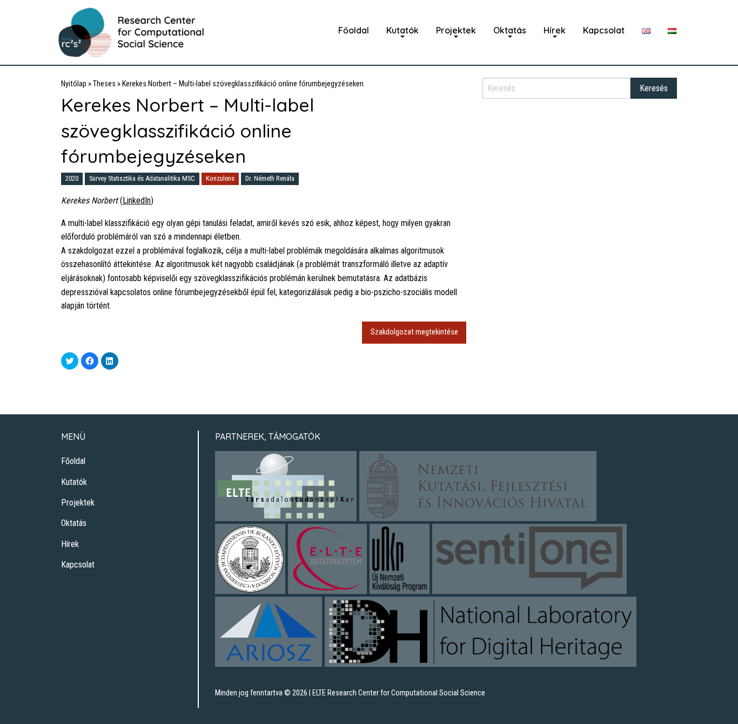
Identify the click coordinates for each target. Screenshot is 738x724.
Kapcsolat (604, 30)
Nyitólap (73, 83)
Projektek (456, 30)
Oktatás (509, 30)
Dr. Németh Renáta (269, 178)
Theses (104, 83)
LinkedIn (137, 200)
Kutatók (402, 30)
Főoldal (353, 30)
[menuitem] (354, 30)
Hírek (555, 30)
